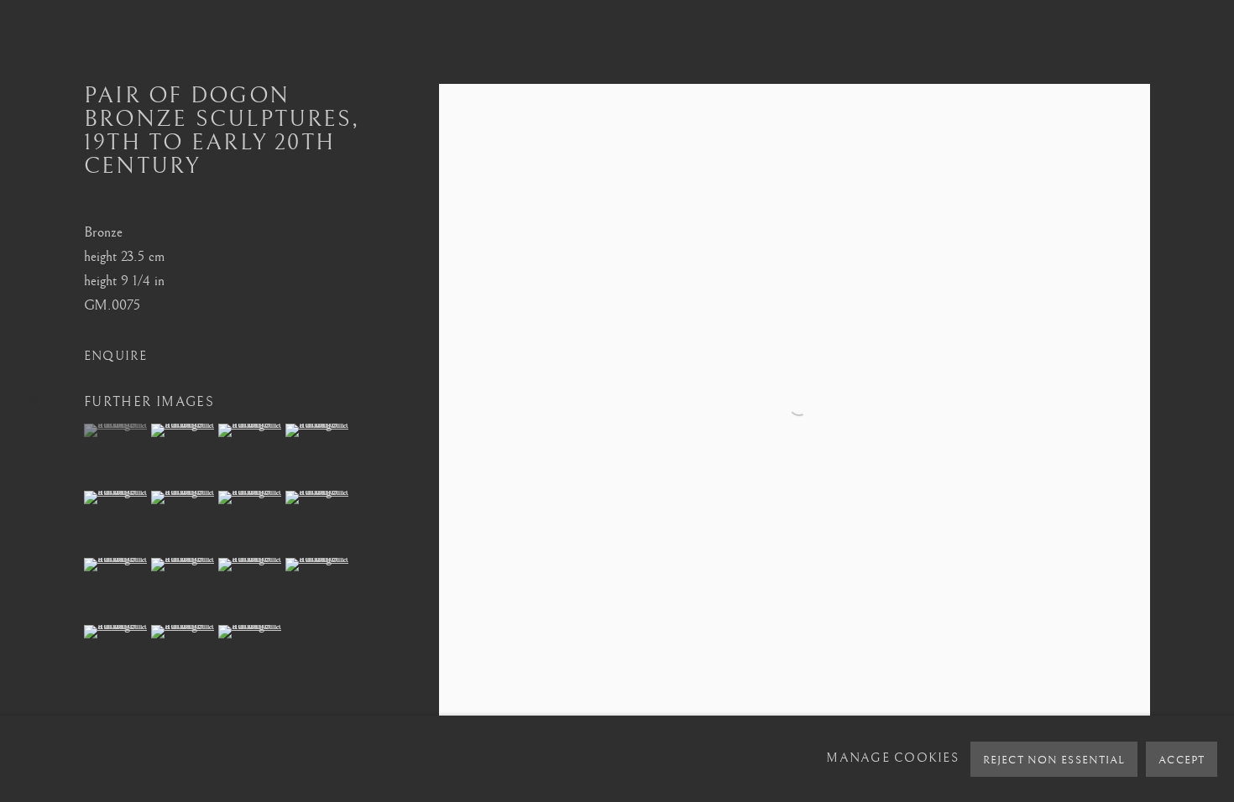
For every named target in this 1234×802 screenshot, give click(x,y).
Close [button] (1196, 37)
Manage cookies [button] (892, 758)
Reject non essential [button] (1054, 760)
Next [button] (1198, 400)
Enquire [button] (116, 356)
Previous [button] (36, 400)
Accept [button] (1181, 760)
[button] (115, 430)
